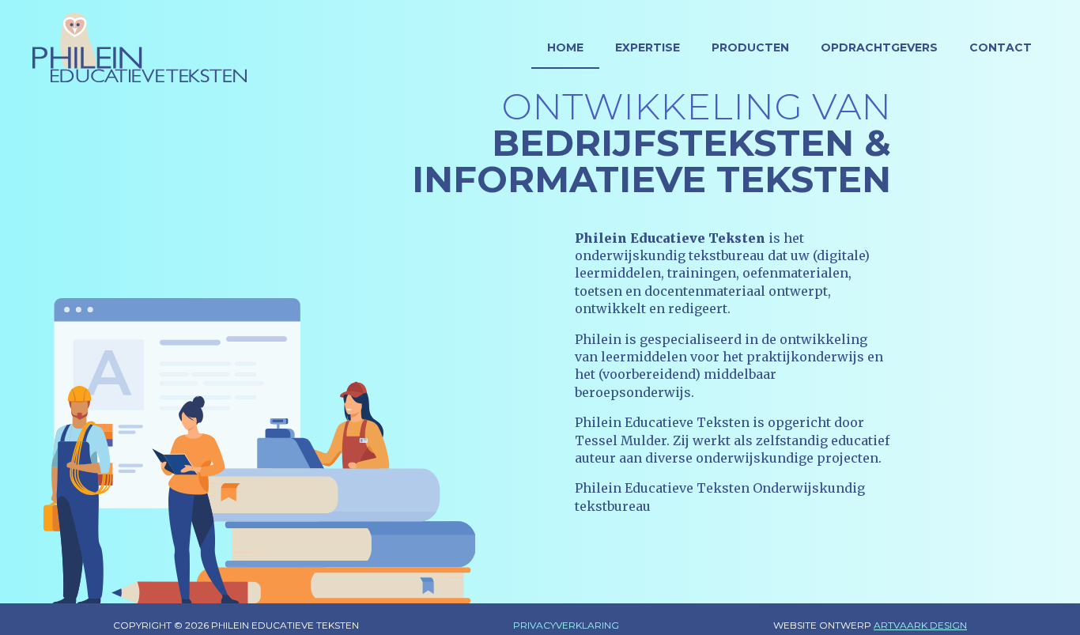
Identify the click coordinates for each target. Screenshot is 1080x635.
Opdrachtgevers (879, 47)
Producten (750, 47)
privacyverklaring (566, 625)
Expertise (647, 47)
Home (565, 47)
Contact (1000, 47)
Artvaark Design (920, 625)
